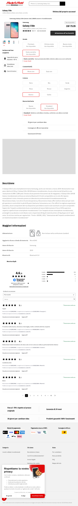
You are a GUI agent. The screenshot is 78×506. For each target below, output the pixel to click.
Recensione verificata (69, 305)
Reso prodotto (56, 456)
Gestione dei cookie (33, 463)
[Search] (62, 4)
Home (3, 18)
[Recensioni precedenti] (23, 395)
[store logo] (15, 4)
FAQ (53, 459)
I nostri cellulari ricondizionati (11, 452)
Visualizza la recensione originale (11, 317)
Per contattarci (56, 452)
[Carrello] (75, 3)
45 (51, 395)
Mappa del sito (56, 463)
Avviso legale (31, 459)
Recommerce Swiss (33, 452)
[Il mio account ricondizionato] (71, 3)
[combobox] (44, 4)
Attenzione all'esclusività (64, 33)
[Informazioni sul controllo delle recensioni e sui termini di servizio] (28, 283)
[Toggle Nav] (3, 3)
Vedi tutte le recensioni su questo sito (18, 286)
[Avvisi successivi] (55, 395)
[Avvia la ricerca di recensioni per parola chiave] (74, 299)
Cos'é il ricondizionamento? (35, 456)
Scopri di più (27, 61)
